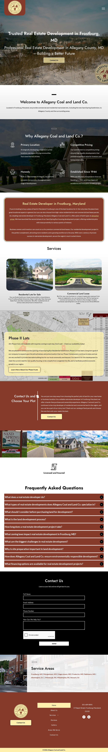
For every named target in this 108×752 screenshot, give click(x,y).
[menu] (103, 8)
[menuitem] (54, 705)
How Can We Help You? (32, 619)
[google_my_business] (88, 717)
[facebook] (83, 717)
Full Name (26, 594)
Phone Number (28, 611)
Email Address (28, 602)
